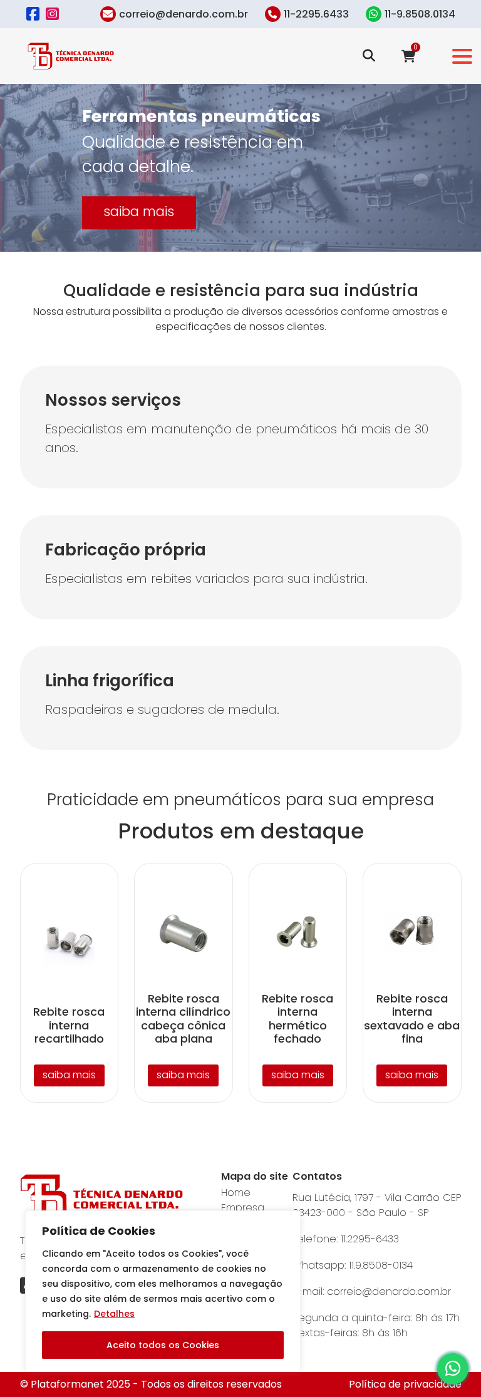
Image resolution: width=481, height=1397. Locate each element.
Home (236, 1192)
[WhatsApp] (452, 1368)
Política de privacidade (405, 1384)
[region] (163, 1291)
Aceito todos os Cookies (162, 1345)
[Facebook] (32, 14)
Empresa (242, 1207)
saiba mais (138, 211)
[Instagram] (52, 14)
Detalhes (114, 1313)
